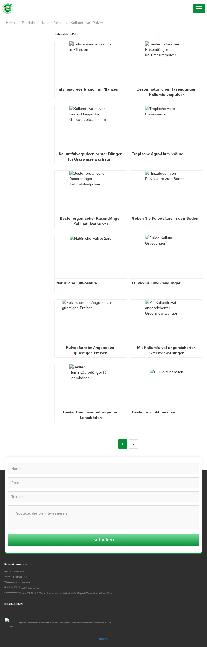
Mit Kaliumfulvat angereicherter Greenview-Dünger (166, 350)
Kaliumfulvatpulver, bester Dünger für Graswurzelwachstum (91, 156)
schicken (103, 539)
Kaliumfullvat (53, 23)
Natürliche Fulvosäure (76, 283)
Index (103, 639)
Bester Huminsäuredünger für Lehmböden (91, 415)
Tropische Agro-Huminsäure (157, 154)
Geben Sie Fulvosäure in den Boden (165, 218)
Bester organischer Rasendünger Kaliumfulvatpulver (91, 221)
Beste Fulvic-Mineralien (153, 412)
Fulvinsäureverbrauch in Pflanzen (87, 89)
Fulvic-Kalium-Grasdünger (156, 283)
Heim (10, 23)
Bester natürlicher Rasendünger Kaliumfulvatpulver (166, 92)
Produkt (28, 23)
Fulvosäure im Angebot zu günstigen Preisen (90, 350)
